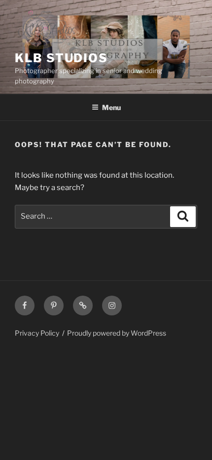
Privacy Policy (37, 333)
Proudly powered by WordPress (116, 333)
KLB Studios (61, 58)
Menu (111, 107)
